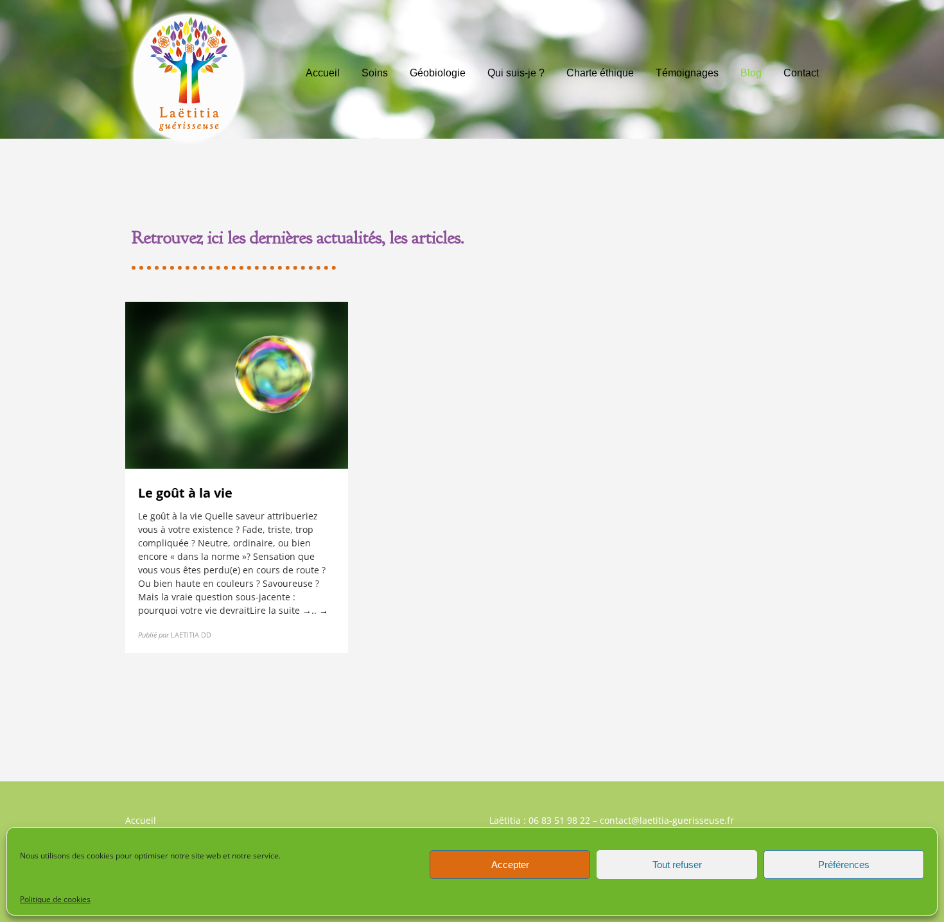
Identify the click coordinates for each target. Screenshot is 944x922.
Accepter (510, 864)
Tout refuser (677, 864)
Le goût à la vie (185, 492)
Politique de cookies (55, 899)
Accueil (140, 820)
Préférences (844, 864)
